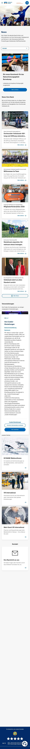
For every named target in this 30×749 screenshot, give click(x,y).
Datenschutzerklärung (10, 327)
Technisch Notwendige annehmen (15, 425)
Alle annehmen (15, 429)
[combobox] (15, 48)
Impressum (7, 330)
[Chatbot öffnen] (25, 744)
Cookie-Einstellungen (15, 422)
